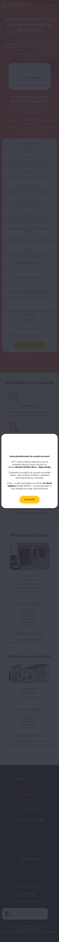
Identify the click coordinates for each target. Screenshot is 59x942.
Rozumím (29, 499)
